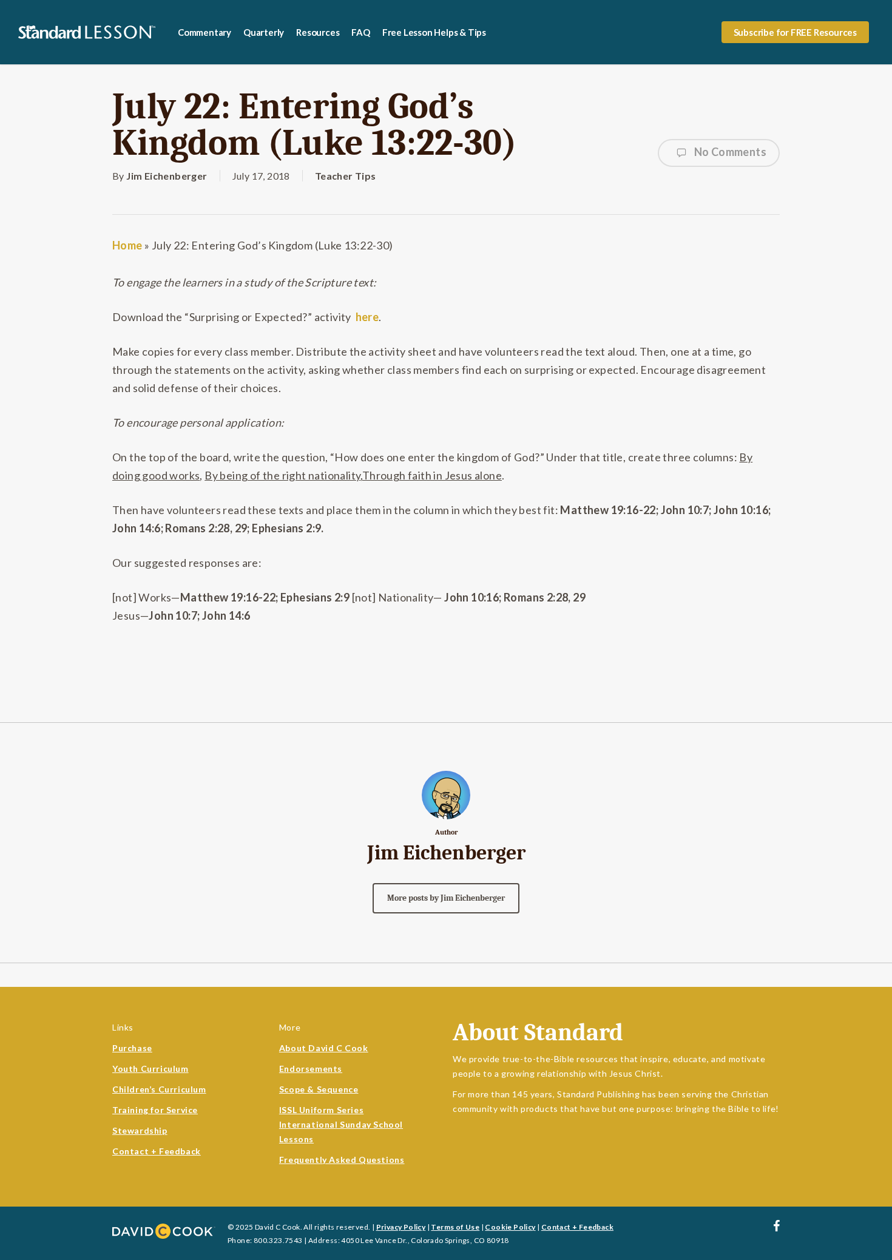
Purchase (132, 1048)
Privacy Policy (401, 1226)
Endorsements (310, 1068)
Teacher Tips (345, 175)
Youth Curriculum (150, 1068)
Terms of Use (455, 1226)
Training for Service (155, 1110)
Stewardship (139, 1130)
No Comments (729, 151)
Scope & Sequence (319, 1089)
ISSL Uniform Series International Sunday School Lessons (341, 1124)
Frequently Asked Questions (342, 1159)
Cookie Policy (510, 1226)
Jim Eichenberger (166, 175)
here (367, 316)
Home (127, 245)
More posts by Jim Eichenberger (446, 898)
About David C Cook (323, 1048)
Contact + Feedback (156, 1151)
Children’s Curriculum (159, 1089)
